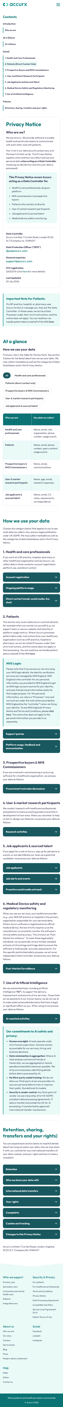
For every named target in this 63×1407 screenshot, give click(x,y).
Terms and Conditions (43, 1291)
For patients (38, 1282)
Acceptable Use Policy (43, 1305)
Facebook (37, 1331)
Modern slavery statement (15, 1358)
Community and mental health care (13, 1293)
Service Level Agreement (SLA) (44, 1311)
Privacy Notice (39, 1295)
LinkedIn (37, 1335)
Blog (5, 1349)
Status (6, 1377)
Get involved (9, 1345)
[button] (58, 4)
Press (5, 1354)
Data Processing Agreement (46, 1300)
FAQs (5, 1373)
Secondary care (10, 1286)
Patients (6, 1299)
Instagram (37, 1340)
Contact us (8, 1382)
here (25, 271)
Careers (7, 1340)
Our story (7, 1335)
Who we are (8, 1331)
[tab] (7, 375)
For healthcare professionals (46, 1286)
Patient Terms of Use (42, 1317)
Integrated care (10, 1303)
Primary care (9, 1282)
